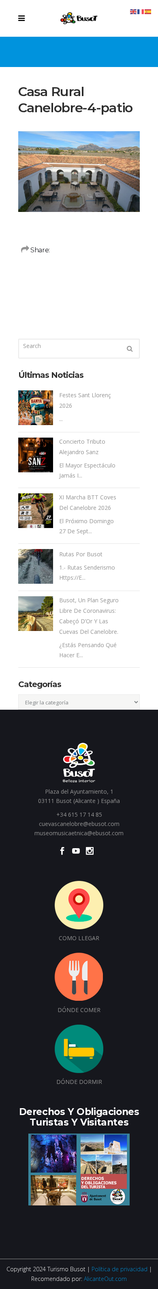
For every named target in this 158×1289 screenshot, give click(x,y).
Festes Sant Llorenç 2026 (85, 400)
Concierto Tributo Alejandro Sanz (82, 447)
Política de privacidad (119, 1269)
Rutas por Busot (80, 554)
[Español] (148, 11)
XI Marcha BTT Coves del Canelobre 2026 (87, 502)
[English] (133, 11)
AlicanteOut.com (105, 1279)
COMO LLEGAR (79, 938)
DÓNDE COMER (79, 1010)
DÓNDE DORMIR (79, 1082)
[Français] (141, 11)
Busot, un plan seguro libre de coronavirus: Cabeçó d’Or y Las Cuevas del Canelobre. (89, 615)
